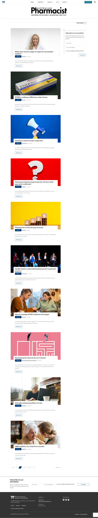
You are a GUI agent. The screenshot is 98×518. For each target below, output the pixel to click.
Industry (40, 2)
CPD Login (88, 2)
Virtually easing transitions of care (28, 403)
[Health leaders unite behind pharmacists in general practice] (36, 259)
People (64, 2)
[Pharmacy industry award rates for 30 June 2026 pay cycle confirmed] (36, 172)
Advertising (23, 505)
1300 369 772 (41, 499)
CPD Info (12, 505)
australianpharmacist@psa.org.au (44, 501)
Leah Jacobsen (24, 143)
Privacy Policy (77, 514)
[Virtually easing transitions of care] (36, 391)
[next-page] (32, 467)
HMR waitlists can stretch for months (29, 446)
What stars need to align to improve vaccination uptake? (34, 52)
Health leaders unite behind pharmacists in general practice (35, 270)
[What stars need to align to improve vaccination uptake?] (36, 42)
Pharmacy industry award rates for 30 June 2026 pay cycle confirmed (34, 183)
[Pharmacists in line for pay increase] (36, 215)
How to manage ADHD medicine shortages (32, 314)
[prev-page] (12, 467)
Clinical (49, 2)
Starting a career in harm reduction (29, 140)
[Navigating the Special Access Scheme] (36, 346)
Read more (18, 66)
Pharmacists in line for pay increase (29, 227)
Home (32, 2)
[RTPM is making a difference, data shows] (36, 85)
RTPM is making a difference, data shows (31, 97)
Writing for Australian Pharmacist (17, 508)
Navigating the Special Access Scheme (30, 358)
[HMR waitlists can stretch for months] (36, 434)
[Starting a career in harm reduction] (36, 129)
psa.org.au (18, 505)
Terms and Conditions (83, 514)
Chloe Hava (24, 56)
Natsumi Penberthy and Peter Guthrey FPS (29, 360)
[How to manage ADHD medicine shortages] (36, 302)
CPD (57, 2)
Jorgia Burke (24, 405)
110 (29, 467)
